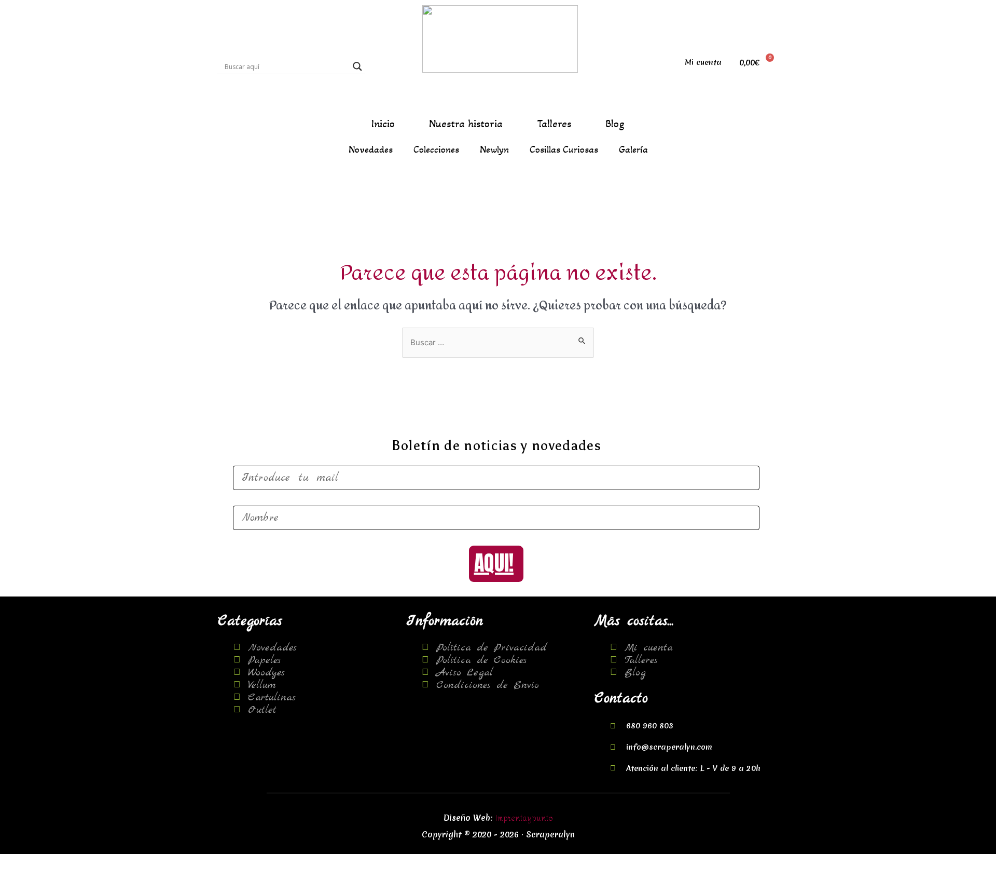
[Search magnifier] (357, 66)
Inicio (383, 124)
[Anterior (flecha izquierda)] (21, 876)
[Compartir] (64, 862)
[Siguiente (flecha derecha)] (64, 876)
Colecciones (436, 149)
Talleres (554, 124)
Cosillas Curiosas (564, 149)
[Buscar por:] (498, 342)
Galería (633, 149)
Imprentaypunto (524, 818)
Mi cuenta (703, 62)
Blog (615, 124)
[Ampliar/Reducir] (150, 862)
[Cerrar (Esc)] (21, 862)
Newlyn (494, 149)
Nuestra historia (466, 124)
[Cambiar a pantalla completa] (107, 862)
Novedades (371, 149)
